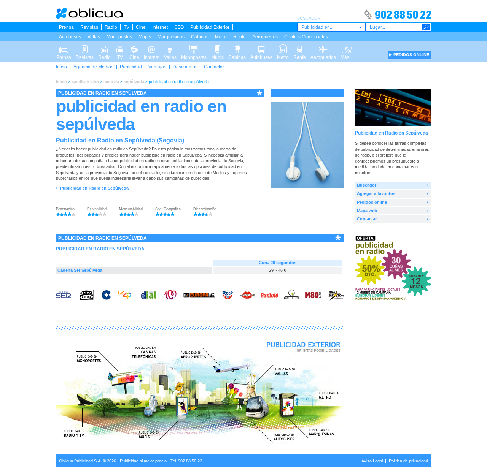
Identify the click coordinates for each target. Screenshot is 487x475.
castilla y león (85, 81)
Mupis (144, 37)
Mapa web (367, 210)
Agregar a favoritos (376, 193)
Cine (141, 27)
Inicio (61, 67)
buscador (106, 166)
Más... (347, 46)
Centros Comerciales (306, 37)
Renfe (239, 37)
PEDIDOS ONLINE (411, 54)
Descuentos (185, 67)
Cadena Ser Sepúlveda (79, 270)
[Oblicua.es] (90, 17)
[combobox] (331, 27)
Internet (160, 27)
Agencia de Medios (93, 67)
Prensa (66, 27)
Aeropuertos (265, 37)
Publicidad (131, 67)
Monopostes (119, 37)
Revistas (89, 27)
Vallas (94, 37)
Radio (111, 27)
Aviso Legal (372, 461)
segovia (111, 81)
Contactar (214, 67)
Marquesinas (171, 37)
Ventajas (157, 67)
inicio (61, 81)
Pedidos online (372, 202)
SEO (179, 27)
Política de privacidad (408, 461)
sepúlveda (134, 81)
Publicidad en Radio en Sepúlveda (94, 188)
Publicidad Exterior (209, 27)
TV (126, 27)
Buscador (366, 185)
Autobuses (70, 37)
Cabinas (199, 37)
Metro (221, 37)
